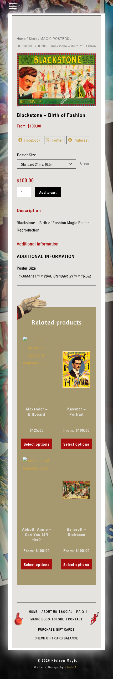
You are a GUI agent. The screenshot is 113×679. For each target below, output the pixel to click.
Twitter (57, 140)
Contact (75, 619)
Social (67, 611)
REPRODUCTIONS (32, 46)
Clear (84, 163)
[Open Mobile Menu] (13, 5)
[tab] (56, 244)
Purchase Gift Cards (56, 629)
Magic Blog (40, 619)
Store (33, 38)
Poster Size (26, 154)
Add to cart (47, 192)
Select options (37, 444)
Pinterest (81, 140)
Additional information (38, 244)
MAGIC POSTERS (54, 38)
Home (21, 38)
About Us (49, 611)
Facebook (32, 140)
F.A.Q (80, 611)
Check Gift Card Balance (56, 638)
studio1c (72, 667)
